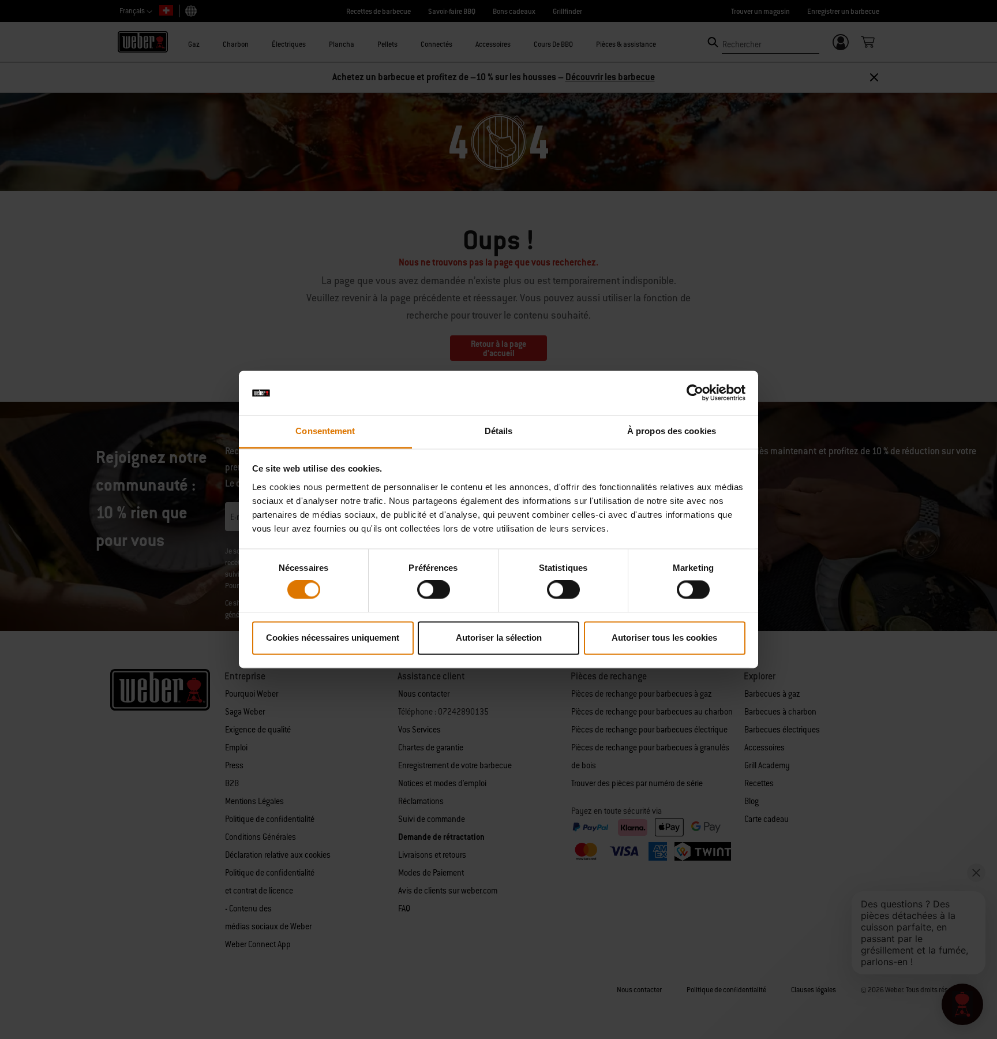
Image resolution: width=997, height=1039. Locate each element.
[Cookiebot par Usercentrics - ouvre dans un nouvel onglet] (694, 393)
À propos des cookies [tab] (671, 431)
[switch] (433, 590)
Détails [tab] (499, 431)
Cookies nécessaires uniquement (332, 637)
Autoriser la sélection (499, 637)
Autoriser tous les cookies (664, 637)
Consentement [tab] (325, 431)
